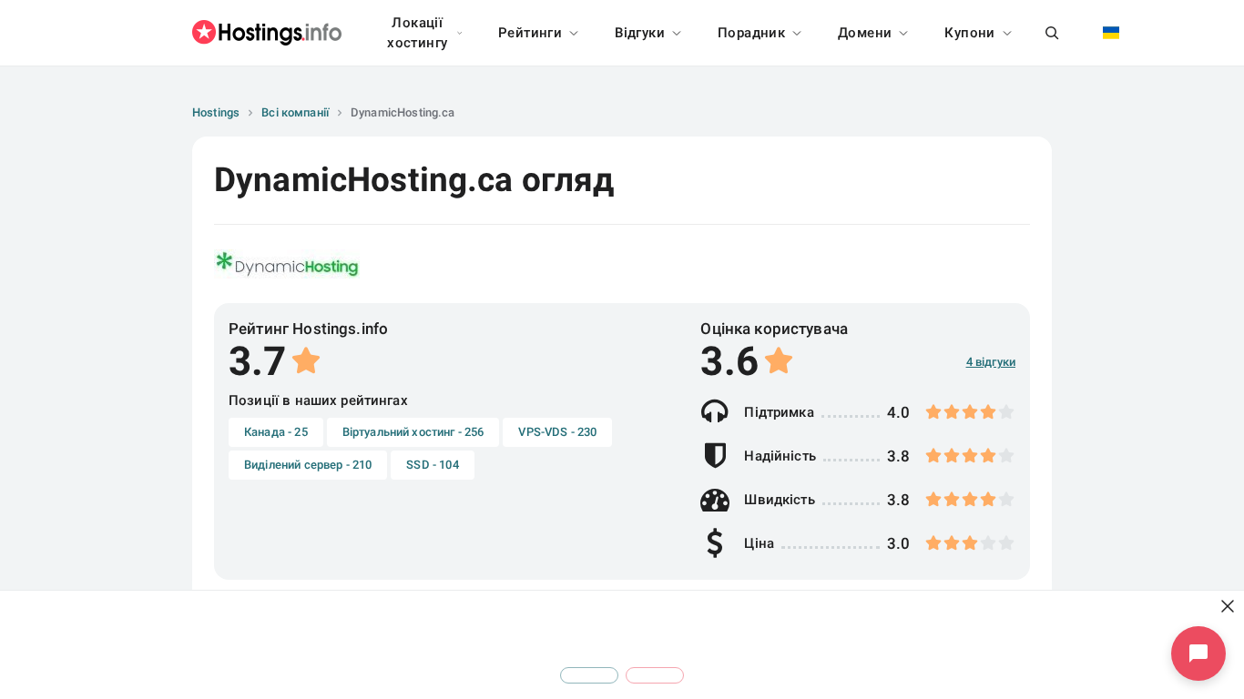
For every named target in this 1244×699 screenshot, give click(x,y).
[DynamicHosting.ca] (287, 264)
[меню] (1052, 33)
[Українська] (1111, 32)
